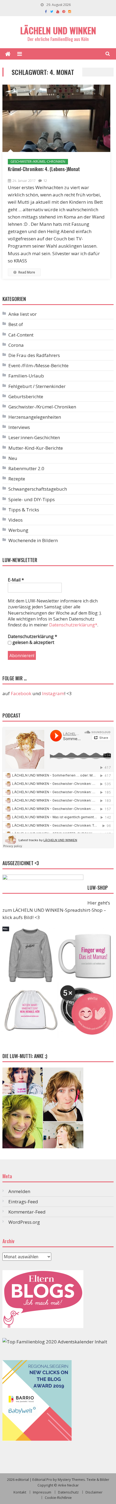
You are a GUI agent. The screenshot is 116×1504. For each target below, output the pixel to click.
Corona (16, 345)
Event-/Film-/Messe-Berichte (38, 365)
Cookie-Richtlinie (58, 1497)
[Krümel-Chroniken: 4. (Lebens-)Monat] (56, 118)
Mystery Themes (71, 1479)
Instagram (53, 693)
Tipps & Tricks (23, 510)
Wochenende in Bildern (33, 540)
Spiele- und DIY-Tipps (31, 499)
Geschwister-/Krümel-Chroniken (38, 161)
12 (45, 180)
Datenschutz (68, 1492)
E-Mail (16, 580)
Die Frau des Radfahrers (34, 355)
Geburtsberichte (25, 396)
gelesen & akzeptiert (32, 642)
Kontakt (19, 1492)
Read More (26, 272)
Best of (15, 324)
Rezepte (16, 479)
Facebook (21, 693)
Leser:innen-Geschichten (34, 437)
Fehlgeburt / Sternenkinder (37, 386)
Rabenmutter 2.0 (26, 468)
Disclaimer (94, 1492)
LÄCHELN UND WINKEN (58, 30)
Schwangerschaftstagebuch (37, 489)
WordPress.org (24, 1222)
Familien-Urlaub (26, 376)
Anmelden (19, 1191)
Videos (15, 520)
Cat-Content (20, 335)
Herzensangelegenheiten (34, 417)
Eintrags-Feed (23, 1201)
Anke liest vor (22, 314)
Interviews (19, 427)
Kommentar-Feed (27, 1212)
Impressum (42, 1492)
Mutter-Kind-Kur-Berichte (35, 448)
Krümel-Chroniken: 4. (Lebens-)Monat (44, 168)
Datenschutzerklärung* (73, 625)
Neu (12, 458)
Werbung (18, 530)
